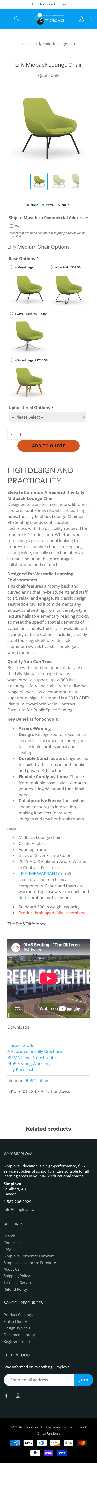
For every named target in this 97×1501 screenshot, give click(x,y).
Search (9, 1236)
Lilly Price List (20, 1069)
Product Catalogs (18, 1315)
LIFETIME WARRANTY (39, 873)
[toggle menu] (5, 19)
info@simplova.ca (19, 1209)
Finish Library (15, 1321)
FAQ (7, 1249)
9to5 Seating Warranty (29, 1063)
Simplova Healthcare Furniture (30, 1262)
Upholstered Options (29, 407)
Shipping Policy (17, 1275)
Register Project (17, 1341)
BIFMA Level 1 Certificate (31, 1057)
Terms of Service (18, 1282)
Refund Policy (15, 1289)
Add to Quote (48, 446)
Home (26, 43)
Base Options (22, 258)
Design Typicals (17, 1328)
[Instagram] (17, 1395)
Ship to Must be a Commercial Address (47, 217)
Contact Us (13, 1242)
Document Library (19, 1334)
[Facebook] (6, 1395)
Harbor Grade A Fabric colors (21, 1048)
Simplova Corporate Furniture (29, 1256)
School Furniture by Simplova (44, 1427)
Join (83, 1379)
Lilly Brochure (49, 1051)
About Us (11, 1269)
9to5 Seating (36, 1080)
